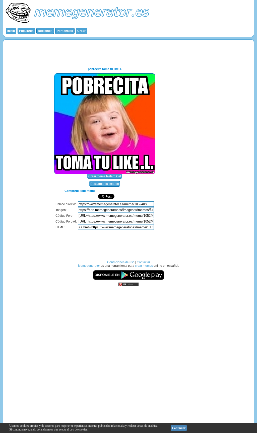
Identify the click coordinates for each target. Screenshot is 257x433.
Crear (81, 31)
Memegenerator (89, 265)
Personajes (65, 31)
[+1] (143, 196)
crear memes (144, 265)
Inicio (11, 31)
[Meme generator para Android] (128, 279)
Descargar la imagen (104, 184)
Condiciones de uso (121, 262)
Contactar (143, 262)
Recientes (45, 31)
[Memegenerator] (78, 24)
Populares (26, 31)
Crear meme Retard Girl (104, 176)
